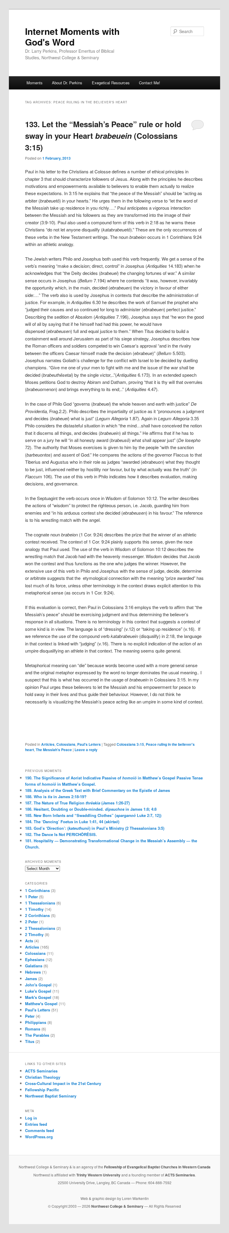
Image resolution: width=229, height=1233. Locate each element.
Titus (29, 1041)
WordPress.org (39, 1136)
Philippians (35, 1022)
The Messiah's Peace (54, 749)
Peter (30, 1016)
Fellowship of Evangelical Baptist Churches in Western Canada (157, 1167)
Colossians (65, 744)
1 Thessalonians (40, 903)
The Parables (37, 1035)
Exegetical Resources (111, 82)
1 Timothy (34, 909)
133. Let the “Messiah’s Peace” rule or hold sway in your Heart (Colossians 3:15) (103, 136)
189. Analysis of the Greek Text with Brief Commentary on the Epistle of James (97, 790)
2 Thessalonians (40, 928)
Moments (35, 82)
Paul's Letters (89, 744)
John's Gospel (38, 985)
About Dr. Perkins (67, 82)
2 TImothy (34, 934)
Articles (48, 744)
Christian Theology (42, 1077)
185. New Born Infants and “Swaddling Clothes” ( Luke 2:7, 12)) (93, 815)
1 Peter (31, 896)
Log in (31, 1118)
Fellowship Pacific (42, 1089)
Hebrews (33, 972)
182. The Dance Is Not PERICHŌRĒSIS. (61, 834)
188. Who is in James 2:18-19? (55, 796)
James (31, 978)
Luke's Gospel (38, 991)
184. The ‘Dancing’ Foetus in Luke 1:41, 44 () (72, 821)
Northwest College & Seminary (117, 1206)
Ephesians (34, 959)
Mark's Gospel (38, 997)
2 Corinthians (37, 915)
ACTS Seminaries (41, 1071)
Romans (32, 1029)
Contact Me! (149, 82)
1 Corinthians (37, 890)
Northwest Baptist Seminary (50, 1096)
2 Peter (31, 921)
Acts (29, 941)
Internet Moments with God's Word (72, 36)
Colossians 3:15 (130, 744)
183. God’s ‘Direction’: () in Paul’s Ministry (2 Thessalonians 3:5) (94, 828)
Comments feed (39, 1130)
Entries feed (36, 1124)
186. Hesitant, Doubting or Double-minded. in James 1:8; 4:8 (91, 809)
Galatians (33, 966)
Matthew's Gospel (41, 1003)
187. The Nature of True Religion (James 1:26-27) (77, 803)
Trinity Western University (98, 1175)
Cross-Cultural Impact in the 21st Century (63, 1083)
